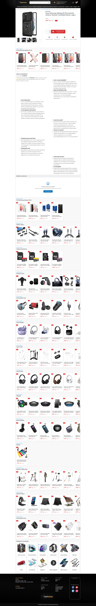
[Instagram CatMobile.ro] (77, 590)
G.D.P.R (56, 591)
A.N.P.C (56, 590)
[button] (79, 61)
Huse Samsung (38, 9)
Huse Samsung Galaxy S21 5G (46, 9)
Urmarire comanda (45, 580)
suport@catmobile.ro (20, 588)
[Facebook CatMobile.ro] (74, 587)
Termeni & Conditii (59, 586)
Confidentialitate (58, 587)
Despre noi (57, 579)
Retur (42, 589)
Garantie (43, 587)
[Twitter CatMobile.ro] (74, 590)
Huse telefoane (32, 9)
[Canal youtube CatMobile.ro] (77, 587)
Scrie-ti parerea (48, 191)
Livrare (42, 586)
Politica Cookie (58, 589)
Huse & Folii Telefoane (25, 9)
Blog (56, 580)
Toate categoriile (19, 9)
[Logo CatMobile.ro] (22, 2)
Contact (42, 579)
